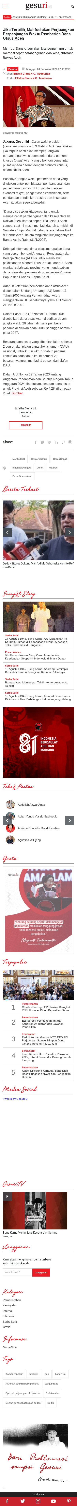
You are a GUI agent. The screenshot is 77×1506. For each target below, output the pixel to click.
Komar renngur (14, 1374)
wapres (53, 467)
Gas (46, 1374)
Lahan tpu (60, 1374)
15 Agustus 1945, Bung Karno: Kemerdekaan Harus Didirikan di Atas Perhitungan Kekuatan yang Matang (38, 697)
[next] (69, 532)
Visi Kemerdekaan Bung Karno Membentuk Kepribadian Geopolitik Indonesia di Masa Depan (35, 657)
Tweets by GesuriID (15, 1098)
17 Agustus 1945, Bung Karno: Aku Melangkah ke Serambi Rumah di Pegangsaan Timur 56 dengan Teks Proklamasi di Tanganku (36, 642)
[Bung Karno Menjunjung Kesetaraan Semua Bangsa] (35, 1210)
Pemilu (12, 69)
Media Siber (10, 1347)
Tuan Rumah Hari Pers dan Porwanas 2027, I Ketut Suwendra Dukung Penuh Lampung (46, 1057)
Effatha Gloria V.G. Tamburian (31, 73)
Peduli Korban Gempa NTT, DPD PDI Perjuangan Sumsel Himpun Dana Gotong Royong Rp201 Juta (45, 1040)
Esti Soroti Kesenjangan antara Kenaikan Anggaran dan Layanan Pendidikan (43, 1023)
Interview (8, 1316)
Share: (8, 442)
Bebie (50, 1403)
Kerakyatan (10, 1305)
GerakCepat (60, 459)
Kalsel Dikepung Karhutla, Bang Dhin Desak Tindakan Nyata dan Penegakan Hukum (46, 1074)
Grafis (6, 1327)
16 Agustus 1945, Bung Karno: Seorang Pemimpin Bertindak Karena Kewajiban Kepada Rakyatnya (36, 670)
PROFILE (26, 425)
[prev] (7, 820)
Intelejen (33, 1374)
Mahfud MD (18, 459)
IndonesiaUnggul (21, 467)
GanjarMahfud (39, 459)
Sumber (17, 393)
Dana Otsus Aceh (22, 476)
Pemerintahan (12, 1300)
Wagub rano (51, 1383)
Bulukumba (52, 1393)
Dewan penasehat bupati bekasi (23, 1403)
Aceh (40, 467)
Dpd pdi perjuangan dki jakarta (23, 1393)
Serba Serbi (10, 1321)
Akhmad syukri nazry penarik (22, 1383)
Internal (7, 1310)
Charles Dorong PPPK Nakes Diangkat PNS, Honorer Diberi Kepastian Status (46, 1009)
